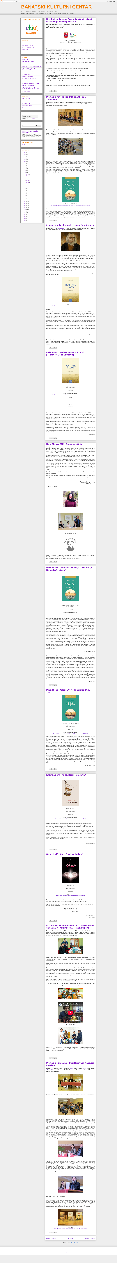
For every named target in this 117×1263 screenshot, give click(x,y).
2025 (25, 154)
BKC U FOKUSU (26, 98)
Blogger (66, 1252)
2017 (25, 203)
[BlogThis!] (51, 91)
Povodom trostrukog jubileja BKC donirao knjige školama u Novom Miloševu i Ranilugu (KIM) (70, 926)
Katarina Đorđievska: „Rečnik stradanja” (66, 775)
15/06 (27, 184)
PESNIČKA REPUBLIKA (27, 76)
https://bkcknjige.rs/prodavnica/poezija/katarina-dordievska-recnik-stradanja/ (70, 818)
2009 (25, 218)
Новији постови (51, 1238)
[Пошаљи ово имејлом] (50, 91)
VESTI (23, 107)
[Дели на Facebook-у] (54, 91)
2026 (25, 152)
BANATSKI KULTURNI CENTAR (56, 7)
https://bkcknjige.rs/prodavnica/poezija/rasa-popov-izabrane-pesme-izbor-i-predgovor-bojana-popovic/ (70, 394)
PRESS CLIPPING (26, 103)
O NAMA (24, 101)
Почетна (70, 1238)
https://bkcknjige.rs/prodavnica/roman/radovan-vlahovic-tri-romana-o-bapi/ (70, 1228)
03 (25, 192)
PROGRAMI (25, 59)
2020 (25, 198)
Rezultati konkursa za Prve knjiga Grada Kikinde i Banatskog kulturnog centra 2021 (70, 20)
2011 (25, 214)
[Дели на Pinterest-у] (56, 91)
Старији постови (90, 1238)
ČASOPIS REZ (25, 49)
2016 (25, 205)
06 (25, 172)
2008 (25, 220)
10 (25, 167)
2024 (25, 156)
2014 (25, 209)
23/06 (27, 180)
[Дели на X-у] (53, 91)
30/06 (27, 174)
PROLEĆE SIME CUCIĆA (28, 72)
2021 (25, 161)
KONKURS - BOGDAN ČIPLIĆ (28, 52)
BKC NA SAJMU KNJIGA (27, 45)
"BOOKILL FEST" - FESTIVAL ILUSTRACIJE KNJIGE (28, 69)
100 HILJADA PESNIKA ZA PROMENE (30, 83)
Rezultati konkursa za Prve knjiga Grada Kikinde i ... (30, 177)
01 (25, 195)
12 (25, 163)
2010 (25, 216)
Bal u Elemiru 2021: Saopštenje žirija (64, 444)
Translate (33, 118)
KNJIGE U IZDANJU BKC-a (28, 43)
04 (25, 190)
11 (25, 165)
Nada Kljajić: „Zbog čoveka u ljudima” (64, 854)
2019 (25, 199)
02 (25, 193)
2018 (25, 201)
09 (25, 168)
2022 (25, 159)
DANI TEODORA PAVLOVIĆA (28, 61)
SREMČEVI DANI (26, 74)
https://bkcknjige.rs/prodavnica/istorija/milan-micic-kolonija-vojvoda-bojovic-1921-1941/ (70, 733)
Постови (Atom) (74, 1242)
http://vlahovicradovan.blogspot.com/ (30, 144)
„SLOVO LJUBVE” (26, 80)
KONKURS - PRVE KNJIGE (28, 47)
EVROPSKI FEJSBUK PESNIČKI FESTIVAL (31, 66)
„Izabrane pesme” (61, 228)
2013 (25, 211)
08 (25, 170)
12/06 (27, 186)
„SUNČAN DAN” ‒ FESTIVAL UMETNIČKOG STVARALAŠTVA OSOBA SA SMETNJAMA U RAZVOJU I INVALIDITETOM (31, 89)
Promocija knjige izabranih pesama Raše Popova (70, 225)
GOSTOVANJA (25, 64)
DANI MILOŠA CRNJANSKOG (28, 85)
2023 (25, 158)
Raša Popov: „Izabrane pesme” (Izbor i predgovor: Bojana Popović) (65, 353)
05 (25, 188)
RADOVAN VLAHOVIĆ (27, 105)
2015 (25, 207)
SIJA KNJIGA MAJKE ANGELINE (29, 78)
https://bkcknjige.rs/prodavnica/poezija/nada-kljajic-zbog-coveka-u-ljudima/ (70, 895)
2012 (25, 212)
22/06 (27, 182)
